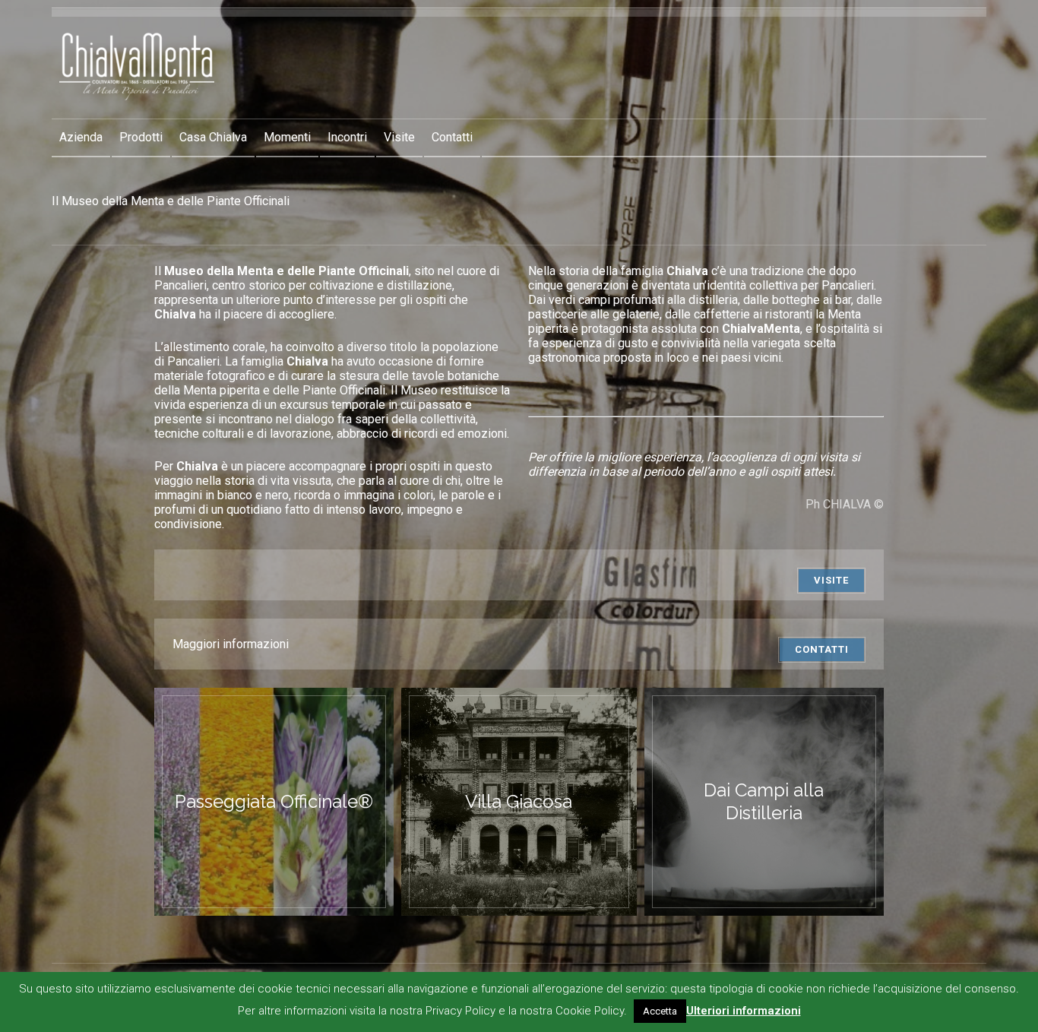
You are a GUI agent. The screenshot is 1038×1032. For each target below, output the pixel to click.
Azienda (81, 137)
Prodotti (141, 137)
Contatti (452, 137)
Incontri (347, 137)
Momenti (287, 137)
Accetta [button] (660, 1011)
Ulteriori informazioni (743, 1011)
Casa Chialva (213, 137)
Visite (399, 137)
